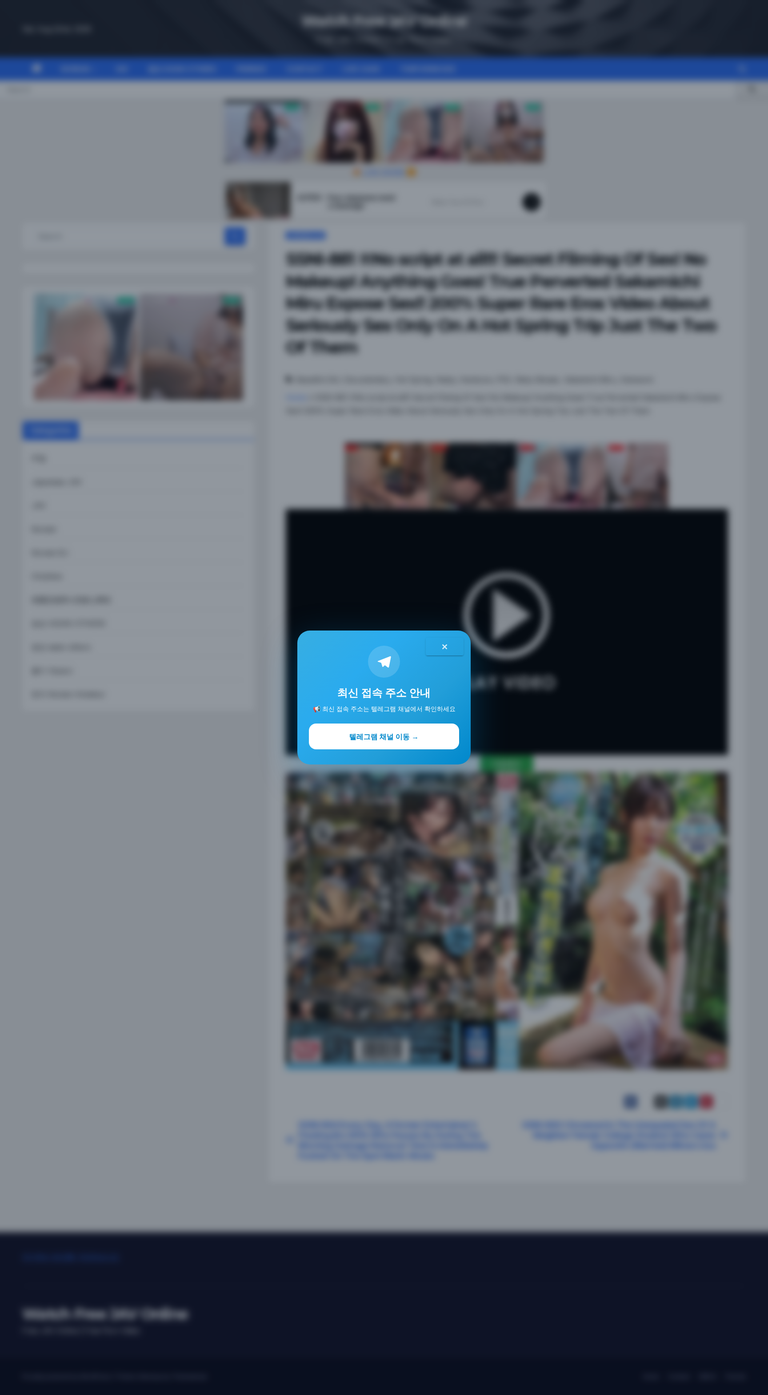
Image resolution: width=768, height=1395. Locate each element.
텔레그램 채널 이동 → (384, 736)
